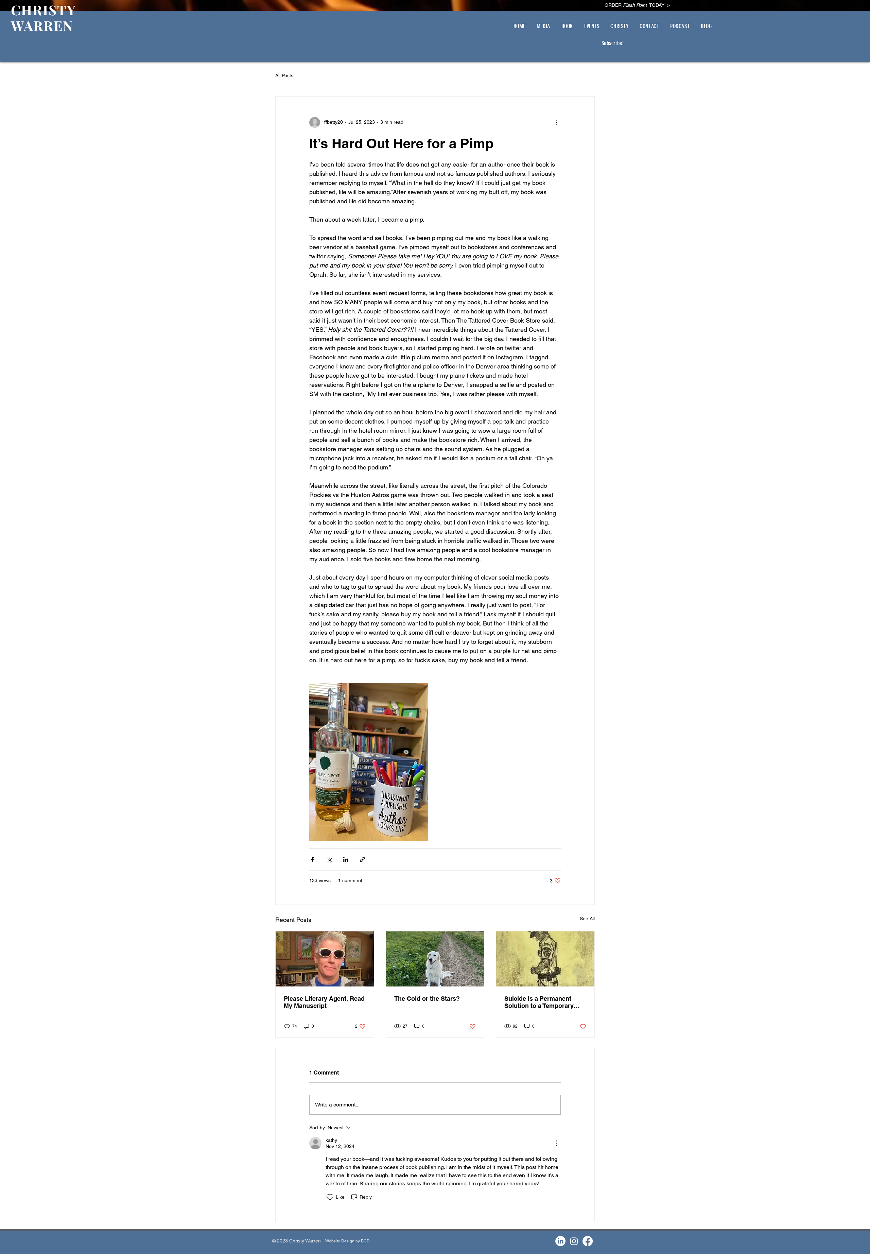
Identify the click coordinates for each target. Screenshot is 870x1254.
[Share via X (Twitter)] (329, 859)
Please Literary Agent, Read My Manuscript (324, 1002)
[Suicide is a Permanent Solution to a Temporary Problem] (545, 958)
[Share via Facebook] (312, 859)
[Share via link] (362, 859)
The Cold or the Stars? (427, 998)
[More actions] (557, 122)
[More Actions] (557, 1143)
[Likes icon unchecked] (330, 1197)
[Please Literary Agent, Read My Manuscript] (325, 958)
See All (587, 918)
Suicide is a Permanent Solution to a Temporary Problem (539, 1002)
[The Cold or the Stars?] (435, 958)
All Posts (284, 75)
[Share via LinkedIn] (346, 859)
